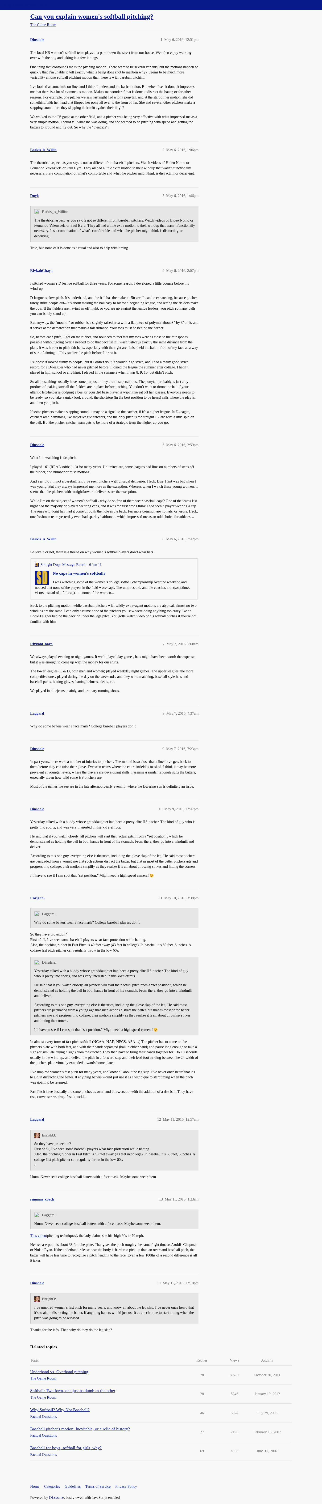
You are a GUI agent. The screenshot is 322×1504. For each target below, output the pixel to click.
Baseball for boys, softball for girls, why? (66, 1447)
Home (34, 1486)
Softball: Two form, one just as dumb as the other (72, 1390)
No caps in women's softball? (79, 573)
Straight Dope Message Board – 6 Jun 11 (71, 565)
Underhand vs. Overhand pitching (59, 1371)
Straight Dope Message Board (24, 5)
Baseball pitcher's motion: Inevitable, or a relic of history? (80, 1429)
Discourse (56, 1497)
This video (38, 1236)
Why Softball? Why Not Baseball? (60, 1409)
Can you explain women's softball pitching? (91, 16)
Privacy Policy (126, 1486)
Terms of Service (98, 1486)
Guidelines (73, 1486)
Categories (52, 1486)
